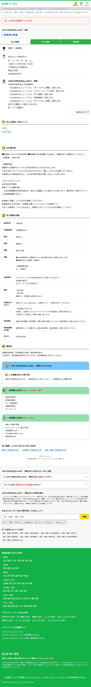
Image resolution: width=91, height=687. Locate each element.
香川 (29, 598)
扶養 (10, 522)
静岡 (9, 568)
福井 (17, 590)
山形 (26, 583)
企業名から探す (8, 620)
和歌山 (25, 575)
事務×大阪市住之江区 (10, 450)
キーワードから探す (22, 620)
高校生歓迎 (27, 522)
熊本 (17, 606)
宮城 (18, 583)
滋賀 (17, 575)
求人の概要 (15, 42)
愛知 (5, 568)
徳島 (25, 598)
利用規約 (21, 677)
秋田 (22, 583)
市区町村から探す (8, 616)
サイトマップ (62, 677)
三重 (13, 568)
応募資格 (76, 42)
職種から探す (37, 616)
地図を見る (80, 112)
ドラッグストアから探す (56, 620)
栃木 (26, 560)
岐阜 (17, 568)
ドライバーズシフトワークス (12, 631)
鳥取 (5, 598)
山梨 (21, 590)
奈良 (21, 575)
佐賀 (9, 606)
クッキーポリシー (49, 677)
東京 (5, 560)
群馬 (30, 560)
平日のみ (18, 522)
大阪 (5, 575)
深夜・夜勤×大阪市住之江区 (55, 450)
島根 (9, 598)
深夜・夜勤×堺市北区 (47, 537)
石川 (13, 590)
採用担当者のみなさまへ (77, 677)
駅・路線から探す (23, 616)
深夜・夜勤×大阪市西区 (28, 537)
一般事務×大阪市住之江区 (32, 450)
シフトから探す (50, 616)
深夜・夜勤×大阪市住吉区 (29, 533)
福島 (30, 583)
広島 (17, 598)
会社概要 (8, 677)
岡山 (13, 598)
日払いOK (38, 522)
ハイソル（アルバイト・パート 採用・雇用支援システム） (23, 638)
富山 (9, 590)
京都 (13, 575)
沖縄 (34, 606)
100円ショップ (60, 522)
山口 (21, 598)
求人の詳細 (45, 42)
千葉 (18, 560)
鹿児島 (29, 606)
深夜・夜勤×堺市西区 (10, 537)
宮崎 (25, 606)
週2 (4, 522)
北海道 (5, 583)
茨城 (22, 560)
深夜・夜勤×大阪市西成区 (50, 533)
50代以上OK (48, 522)
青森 (10, 583)
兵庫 (9, 575)
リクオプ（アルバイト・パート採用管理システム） (21, 634)
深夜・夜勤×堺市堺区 (10, 533)
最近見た (75, 5)
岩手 (14, 583)
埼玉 (14, 560)
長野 (25, 590)
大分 (21, 606)
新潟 (5, 590)
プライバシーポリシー (34, 677)
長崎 (13, 606)
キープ (81, 5)
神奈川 (9, 560)
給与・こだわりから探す (67, 616)
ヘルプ (14, 677)
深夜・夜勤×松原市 (68, 533)
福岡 (5, 606)
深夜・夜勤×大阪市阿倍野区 (67, 537)
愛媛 (33, 598)
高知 (37, 598)
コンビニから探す (39, 620)
